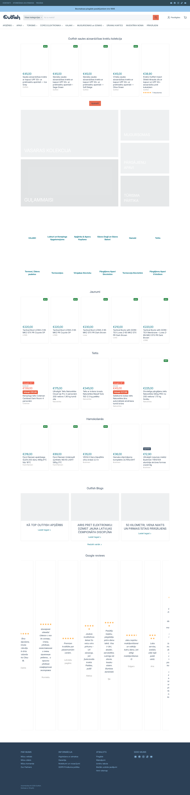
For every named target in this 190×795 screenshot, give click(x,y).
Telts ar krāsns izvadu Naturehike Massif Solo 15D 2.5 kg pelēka (93, 394)
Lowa (85, 335)
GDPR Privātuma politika (68, 767)
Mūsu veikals (26, 756)
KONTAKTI (7, 3)
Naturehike (57, 402)
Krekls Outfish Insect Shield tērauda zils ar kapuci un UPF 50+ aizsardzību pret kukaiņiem (152, 82)
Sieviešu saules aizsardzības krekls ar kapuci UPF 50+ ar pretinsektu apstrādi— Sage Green (63, 82)
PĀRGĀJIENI (152, 25)
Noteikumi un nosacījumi (69, 764)
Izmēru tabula (102, 764)
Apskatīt (95, 103)
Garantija (62, 760)
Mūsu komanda (27, 764)
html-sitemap (102, 771)
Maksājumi (100, 760)
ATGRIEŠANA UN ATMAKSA (23, 3)
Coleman (26, 403)
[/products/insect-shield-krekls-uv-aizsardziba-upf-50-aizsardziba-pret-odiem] (155, 58)
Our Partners (26, 767)
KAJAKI (69, 25)
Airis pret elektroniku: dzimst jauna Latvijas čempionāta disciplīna (95, 528)
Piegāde (99, 756)
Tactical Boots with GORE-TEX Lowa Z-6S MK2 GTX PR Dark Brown (125, 332)
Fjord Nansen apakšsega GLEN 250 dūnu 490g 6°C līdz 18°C (35, 459)
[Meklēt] (156, 17)
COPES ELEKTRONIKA (50, 25)
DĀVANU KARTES (115, 25)
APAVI (19, 25)
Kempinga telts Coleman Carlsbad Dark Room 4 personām (34, 398)
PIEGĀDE (39, 3)
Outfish (25, 87)
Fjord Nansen (28, 465)
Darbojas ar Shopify (27, 788)
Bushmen (86, 462)
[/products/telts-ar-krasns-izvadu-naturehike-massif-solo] (95, 372)
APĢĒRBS (7, 25)
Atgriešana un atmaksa (68, 756)
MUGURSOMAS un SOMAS (89, 25)
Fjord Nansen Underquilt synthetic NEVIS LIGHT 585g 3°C (64, 459)
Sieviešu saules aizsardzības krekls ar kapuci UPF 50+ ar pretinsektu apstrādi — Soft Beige (93, 82)
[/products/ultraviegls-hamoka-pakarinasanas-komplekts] (125, 438)
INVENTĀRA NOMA (134, 25)
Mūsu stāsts (26, 760)
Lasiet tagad (44, 530)
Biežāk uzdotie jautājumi (106, 767)
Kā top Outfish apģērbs (45, 525)
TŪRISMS (31, 25)
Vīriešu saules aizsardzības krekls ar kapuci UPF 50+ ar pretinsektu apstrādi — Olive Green (123, 82)
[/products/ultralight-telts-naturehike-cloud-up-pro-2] (65, 372)
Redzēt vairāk (94, 544)
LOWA (25, 335)
